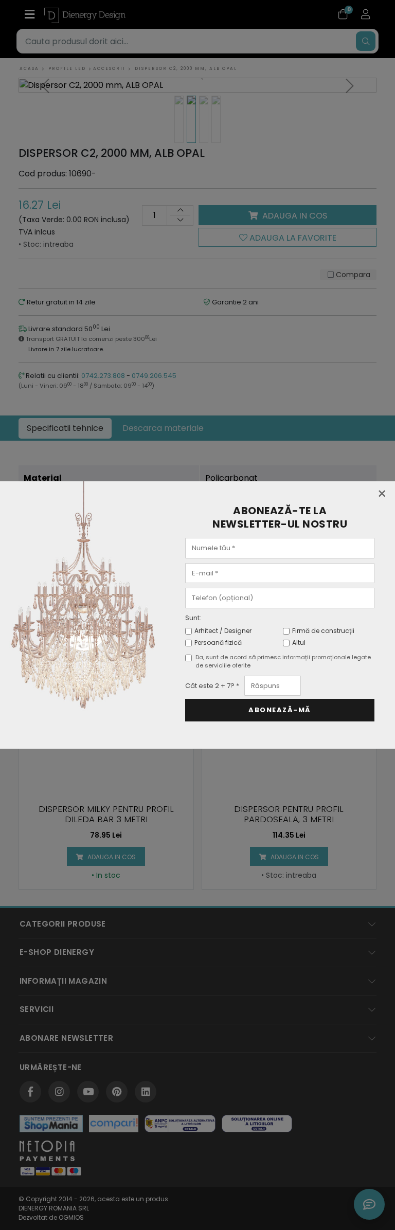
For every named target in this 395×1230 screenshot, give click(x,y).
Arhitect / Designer (223, 630)
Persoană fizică (218, 642)
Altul (299, 642)
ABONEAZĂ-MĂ (279, 710)
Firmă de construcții (323, 630)
